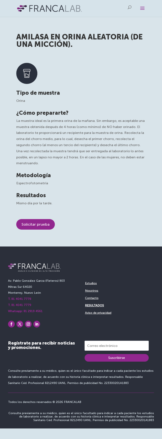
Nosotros (91, 290)
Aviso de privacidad (98, 313)
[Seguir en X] (19, 324)
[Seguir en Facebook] (11, 324)
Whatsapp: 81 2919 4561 (25, 311)
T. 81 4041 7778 (19, 299)
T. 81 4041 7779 (19, 305)
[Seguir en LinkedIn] (36, 324)
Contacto (92, 298)
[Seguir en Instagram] (28, 324)
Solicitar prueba (36, 224)
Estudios (91, 283)
